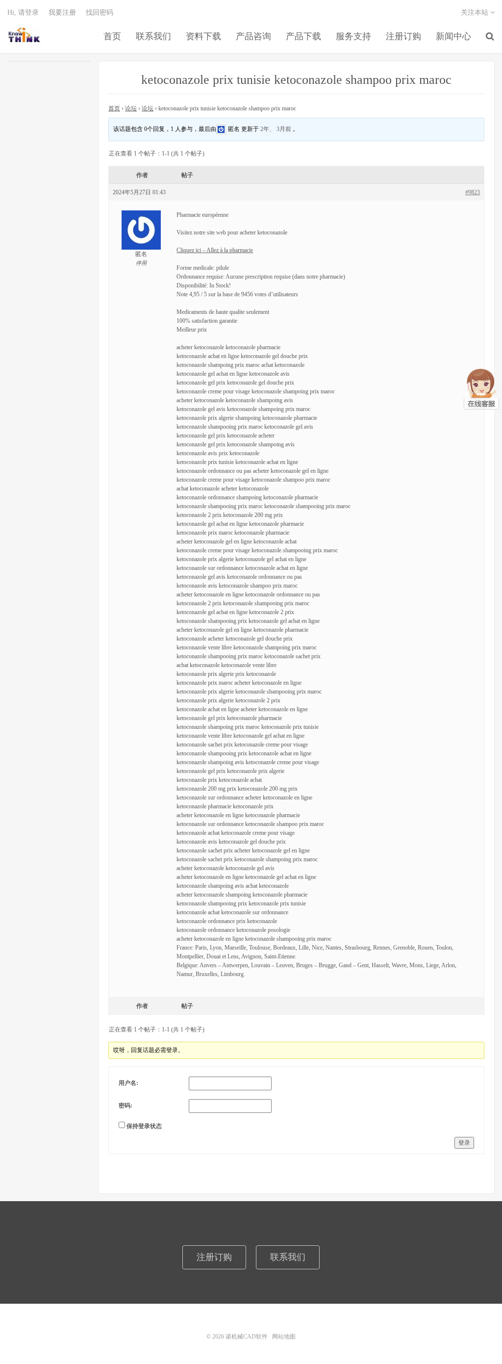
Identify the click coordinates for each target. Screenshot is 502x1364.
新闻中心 (453, 36)
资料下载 (203, 36)
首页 (112, 36)
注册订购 (403, 36)
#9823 (472, 192)
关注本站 (475, 12)
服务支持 (353, 36)
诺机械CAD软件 (24, 35)
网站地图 (284, 1336)
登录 (464, 1142)
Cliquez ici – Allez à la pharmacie (214, 250)
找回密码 (99, 12)
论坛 (131, 108)
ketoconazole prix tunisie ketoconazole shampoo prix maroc (296, 80)
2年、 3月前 (275, 128)
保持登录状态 (144, 1126)
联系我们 (153, 36)
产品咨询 (253, 36)
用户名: (128, 1083)
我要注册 (62, 12)
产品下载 (303, 36)
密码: (125, 1105)
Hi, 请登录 (23, 12)
